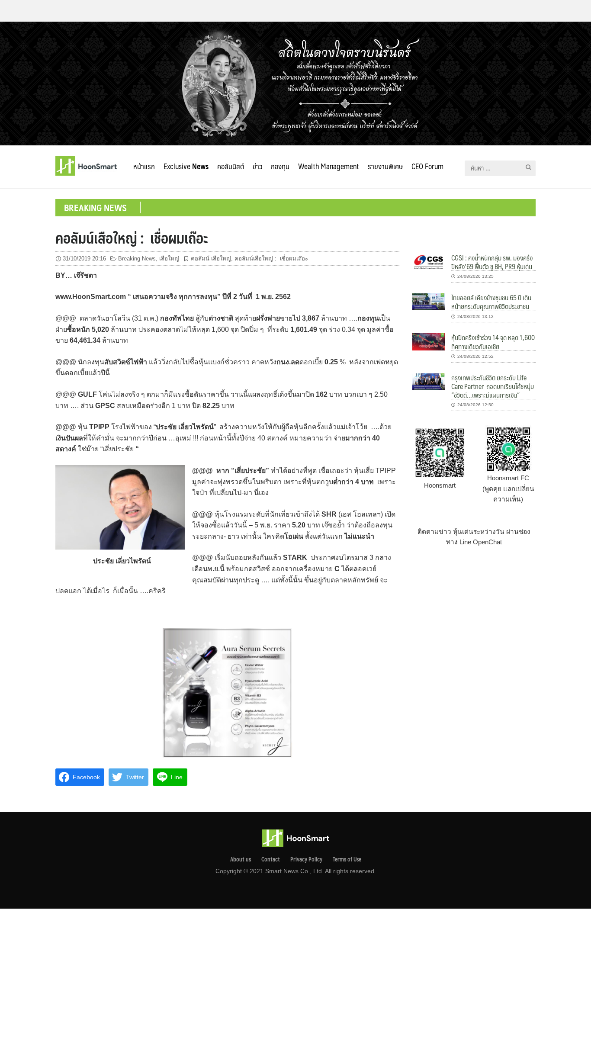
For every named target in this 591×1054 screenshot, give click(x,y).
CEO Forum (427, 166)
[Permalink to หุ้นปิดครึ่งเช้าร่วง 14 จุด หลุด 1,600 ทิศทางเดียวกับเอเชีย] (428, 341)
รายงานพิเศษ (385, 166)
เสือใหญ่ (169, 258)
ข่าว (257, 166)
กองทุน (280, 166)
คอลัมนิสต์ (230, 166)
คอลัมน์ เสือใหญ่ (211, 258)
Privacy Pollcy (306, 859)
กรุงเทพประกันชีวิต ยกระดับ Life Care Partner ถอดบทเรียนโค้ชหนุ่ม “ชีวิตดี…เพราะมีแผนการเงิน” (493, 386)
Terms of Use (347, 859)
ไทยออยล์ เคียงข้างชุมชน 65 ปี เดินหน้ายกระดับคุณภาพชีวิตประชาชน (491, 302)
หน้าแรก (144, 166)
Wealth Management (328, 166)
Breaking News (137, 258)
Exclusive (186, 166)
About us (240, 859)
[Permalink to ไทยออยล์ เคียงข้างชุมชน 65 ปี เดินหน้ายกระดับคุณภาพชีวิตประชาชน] (428, 301)
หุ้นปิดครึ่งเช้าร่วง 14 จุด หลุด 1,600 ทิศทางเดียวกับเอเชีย (493, 341)
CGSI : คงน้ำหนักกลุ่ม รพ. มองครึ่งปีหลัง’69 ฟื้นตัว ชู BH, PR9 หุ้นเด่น (492, 262)
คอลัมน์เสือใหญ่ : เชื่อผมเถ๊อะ (131, 237)
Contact (270, 859)
